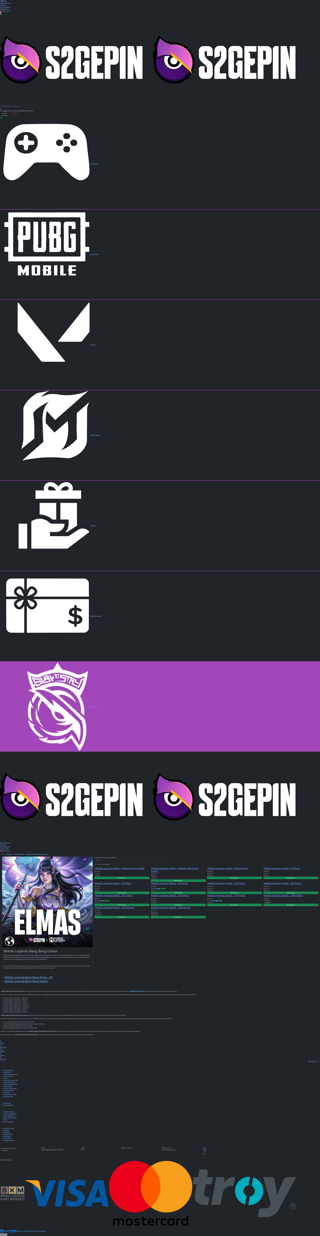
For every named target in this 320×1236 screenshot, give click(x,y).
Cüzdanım (7, 1132)
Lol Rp (6, 1078)
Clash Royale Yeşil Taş (10, 1084)
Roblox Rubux (8, 1086)
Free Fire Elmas (8, 1076)
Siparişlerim (7, 1136)
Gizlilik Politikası (9, 1112)
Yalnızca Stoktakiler (104, 864)
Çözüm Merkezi (9, 1105)
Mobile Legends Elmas (11, 1074)
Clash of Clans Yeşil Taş (11, 1080)
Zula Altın (7, 1092)
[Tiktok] (204, 1154)
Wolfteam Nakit (9, 1090)
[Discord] (205, 1150)
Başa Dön (4, 1235)
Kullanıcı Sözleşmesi (10, 1114)
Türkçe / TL (5, 11)
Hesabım (6, 1130)
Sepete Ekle (122, 878)
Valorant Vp (7, 1072)
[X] (204, 1152)
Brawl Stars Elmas (9, 1082)
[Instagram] (204, 1148)
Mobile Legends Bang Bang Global (37, 854)
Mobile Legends (19, 854)
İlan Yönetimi (8, 1138)
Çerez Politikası (8, 1122)
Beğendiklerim (8, 1134)
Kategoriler (8, 854)
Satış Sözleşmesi (9, 1116)
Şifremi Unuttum (9, 1128)
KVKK (5, 1120)
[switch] (96, 864)
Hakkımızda (7, 1103)
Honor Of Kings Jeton (10, 1088)
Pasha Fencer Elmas (10, 1094)
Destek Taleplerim (9, 1140)
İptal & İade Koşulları (10, 1118)
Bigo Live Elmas (8, 1096)
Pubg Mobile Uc (9, 1070)
